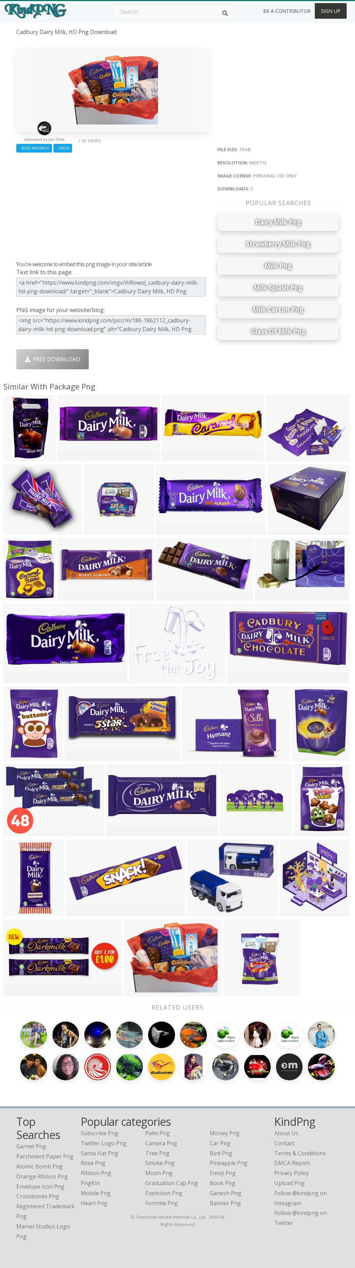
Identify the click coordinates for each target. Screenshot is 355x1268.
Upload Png (289, 1183)
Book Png (222, 1183)
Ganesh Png (225, 1193)
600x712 (136, 991)
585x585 (96, 530)
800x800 (16, 530)
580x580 (168, 530)
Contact (284, 1143)
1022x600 (234, 832)
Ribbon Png (96, 1173)
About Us (286, 1133)
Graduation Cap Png (171, 1183)
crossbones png (37, 1196)
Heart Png (94, 1203)
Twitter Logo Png (104, 1143)
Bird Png (221, 1153)
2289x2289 (171, 596)
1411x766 (79, 756)
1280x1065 (283, 530)
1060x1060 (307, 756)
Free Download (55, 359)
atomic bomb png (39, 1166)
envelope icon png (40, 1186)
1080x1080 (19, 832)
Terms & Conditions (300, 1153)
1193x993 (201, 911)
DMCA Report (292, 1163)
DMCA (62, 147)
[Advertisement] (113, 204)
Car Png (220, 1143)
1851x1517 (144, 678)
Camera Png (161, 1143)
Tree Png (157, 1153)
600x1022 (18, 596)
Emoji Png (223, 1173)
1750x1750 (243, 678)
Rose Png (93, 1163)
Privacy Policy (291, 1173)
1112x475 (18, 991)
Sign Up (330, 11)
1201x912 (280, 456)
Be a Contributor (287, 11)
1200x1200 (73, 456)
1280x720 (269, 596)
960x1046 (294, 911)
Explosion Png (163, 1193)
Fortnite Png (161, 1203)
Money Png (225, 1133)
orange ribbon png (42, 1176)
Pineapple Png (229, 1163)
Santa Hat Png (99, 1153)
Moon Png (159, 1173)
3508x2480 (122, 832)
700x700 (194, 756)
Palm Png (157, 1133)
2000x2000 (19, 456)
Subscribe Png (99, 1133)
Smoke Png (160, 1163)
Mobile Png (96, 1193)
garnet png (31, 1146)
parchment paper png (44, 1156)
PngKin (90, 1183)
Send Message (34, 147)
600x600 (70, 596)
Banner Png (225, 1203)
